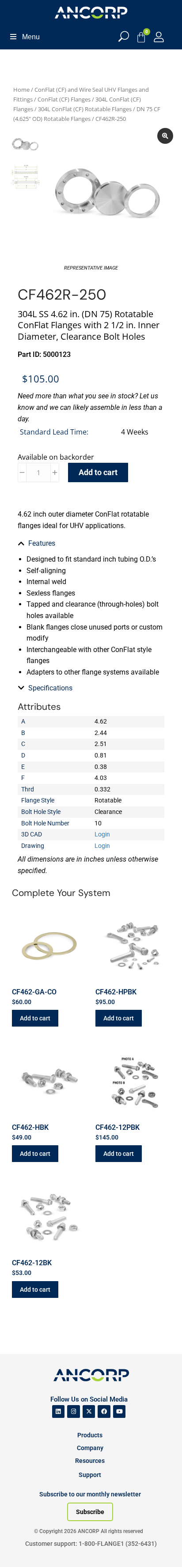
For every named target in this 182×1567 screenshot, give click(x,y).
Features (41, 543)
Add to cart (98, 472)
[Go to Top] (22, 1547)
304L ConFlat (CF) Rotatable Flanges (85, 109)
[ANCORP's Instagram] (73, 1411)
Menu (31, 37)
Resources (90, 1460)
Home (21, 90)
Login (102, 834)
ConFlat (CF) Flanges (64, 99)
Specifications (50, 688)
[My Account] (158, 36)
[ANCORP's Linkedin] (58, 1411)
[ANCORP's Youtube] (119, 1411)
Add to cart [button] (35, 1018)
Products (89, 1435)
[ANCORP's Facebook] (104, 1411)
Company (90, 1447)
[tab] (91, 543)
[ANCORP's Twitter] (89, 1411)
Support (90, 1474)
